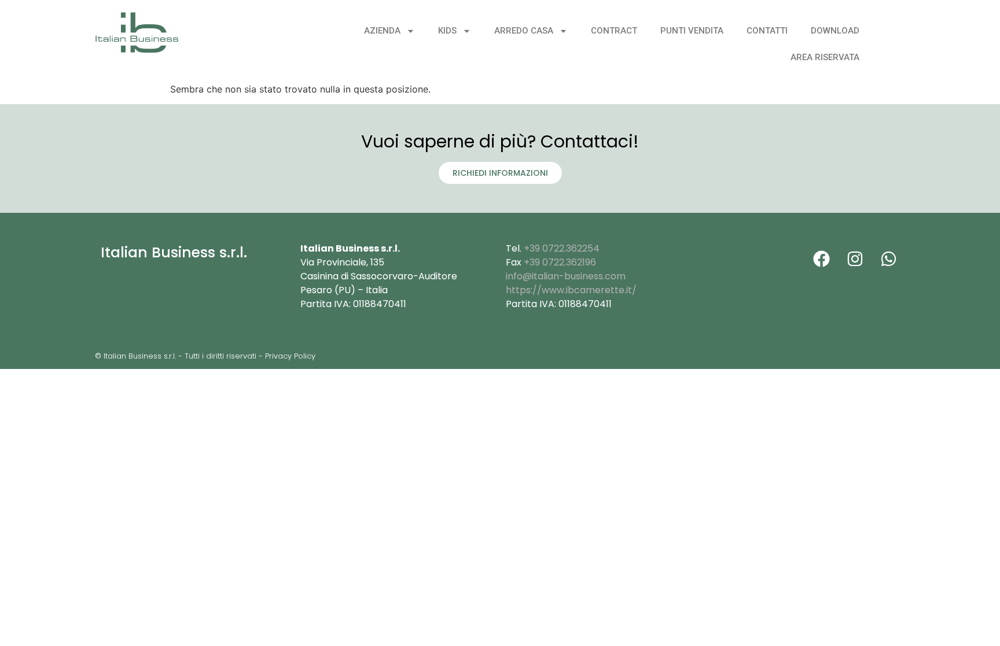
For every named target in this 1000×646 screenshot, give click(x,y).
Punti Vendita (691, 30)
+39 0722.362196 (560, 262)
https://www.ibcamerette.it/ (571, 290)
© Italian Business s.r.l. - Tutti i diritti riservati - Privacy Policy (205, 355)
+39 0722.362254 (562, 248)
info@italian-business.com (566, 276)
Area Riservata (825, 57)
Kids (447, 30)
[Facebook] (821, 258)
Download (835, 30)
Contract (614, 30)
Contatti (767, 30)
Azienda (382, 30)
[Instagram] (855, 258)
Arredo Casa (523, 30)
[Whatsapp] (888, 258)
